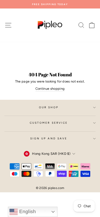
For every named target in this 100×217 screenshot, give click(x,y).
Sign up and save (48, 138)
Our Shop (49, 107)
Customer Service (49, 122)
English (27, 211)
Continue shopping (50, 89)
